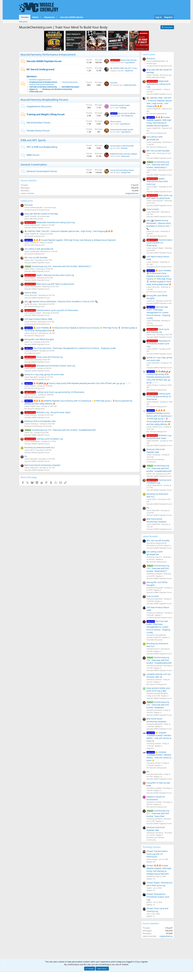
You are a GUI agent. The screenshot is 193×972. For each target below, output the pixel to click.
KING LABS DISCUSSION (33, 218)
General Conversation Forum (42, 171)
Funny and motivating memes (122, 170)
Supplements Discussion (39, 106)
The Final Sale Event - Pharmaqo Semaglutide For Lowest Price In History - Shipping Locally (70, 348)
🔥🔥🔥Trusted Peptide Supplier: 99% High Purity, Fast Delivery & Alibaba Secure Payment (70, 240)
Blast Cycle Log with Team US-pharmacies (49, 284)
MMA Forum (33, 154)
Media (35, 17)
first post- (114, 82)
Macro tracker (115, 121)
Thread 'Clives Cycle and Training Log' (157, 909)
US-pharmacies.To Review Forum (43, 82)
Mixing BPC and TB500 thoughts (39, 339)
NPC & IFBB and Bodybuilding (42, 146)
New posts (23, 21)
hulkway (123, 107)
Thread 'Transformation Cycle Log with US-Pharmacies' (157, 854)
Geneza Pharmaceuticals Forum (41, 84)
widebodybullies (130, 85)
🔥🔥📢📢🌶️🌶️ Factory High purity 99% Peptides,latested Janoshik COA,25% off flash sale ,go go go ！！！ (78, 383)
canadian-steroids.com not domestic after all (159, 675)
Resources (49, 17)
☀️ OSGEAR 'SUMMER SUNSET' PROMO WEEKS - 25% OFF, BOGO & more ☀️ (159, 736)
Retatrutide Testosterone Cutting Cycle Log (132, 60)
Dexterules (125, 156)
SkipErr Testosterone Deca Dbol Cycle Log (49, 275)
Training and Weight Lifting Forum (46, 114)
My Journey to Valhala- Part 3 (126, 113)
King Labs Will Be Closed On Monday (41, 213)
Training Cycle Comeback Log (44, 438)
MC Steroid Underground (40, 69)
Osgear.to (33, 89)
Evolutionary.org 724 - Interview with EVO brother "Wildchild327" (58, 266)
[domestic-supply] (75, 40)
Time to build (30, 292)
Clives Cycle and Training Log (44, 357)
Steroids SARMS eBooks (71, 17)
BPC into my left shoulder (36, 257)
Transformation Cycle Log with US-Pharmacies (51, 310)
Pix (25, 456)
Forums (24, 17)
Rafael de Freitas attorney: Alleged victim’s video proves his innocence (137, 154)
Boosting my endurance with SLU (39, 447)
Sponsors (32, 76)
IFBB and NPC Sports (33, 140)
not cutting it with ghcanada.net (38, 248)
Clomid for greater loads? (120, 105)
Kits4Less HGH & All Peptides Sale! (40, 421)
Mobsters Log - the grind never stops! (47, 412)
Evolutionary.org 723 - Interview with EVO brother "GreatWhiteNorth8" (60, 430)
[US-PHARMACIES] (96, 40)
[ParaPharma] (139, 40)
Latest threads (150, 536)
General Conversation (33, 164)
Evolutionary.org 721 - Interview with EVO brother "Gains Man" (158, 813)
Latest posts (26, 200)
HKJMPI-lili (129, 70)
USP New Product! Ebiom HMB (38, 319)
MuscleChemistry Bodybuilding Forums (44, 99)
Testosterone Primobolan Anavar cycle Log (50, 365)
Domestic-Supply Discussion (40, 79)
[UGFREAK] (118, 40)
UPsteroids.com (36, 91)
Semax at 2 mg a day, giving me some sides (44, 374)
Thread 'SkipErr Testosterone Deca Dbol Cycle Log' (159, 884)
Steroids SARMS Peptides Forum (44, 61)
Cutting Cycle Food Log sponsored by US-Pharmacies (54, 392)
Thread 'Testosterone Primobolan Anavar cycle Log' (158, 897)
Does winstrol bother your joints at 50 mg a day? (158, 689)
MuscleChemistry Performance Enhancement (48, 54)
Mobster (124, 148)
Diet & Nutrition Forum (38, 122)
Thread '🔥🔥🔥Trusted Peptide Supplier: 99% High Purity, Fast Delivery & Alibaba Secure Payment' (159, 869)
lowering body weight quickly (121, 129)
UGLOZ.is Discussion (70, 82)
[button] (40, 17)
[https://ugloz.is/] (54, 40)
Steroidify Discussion (70, 87)
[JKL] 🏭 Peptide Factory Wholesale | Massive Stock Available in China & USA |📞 (61, 301)
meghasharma (131, 193)
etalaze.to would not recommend (156, 798)
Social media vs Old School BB (121, 146)
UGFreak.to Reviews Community (43, 87)
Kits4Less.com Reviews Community (57, 89)
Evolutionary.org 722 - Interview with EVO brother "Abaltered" (158, 705)
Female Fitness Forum (38, 130)
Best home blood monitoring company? (42, 465)
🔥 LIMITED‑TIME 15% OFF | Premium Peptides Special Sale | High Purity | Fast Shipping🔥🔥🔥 (68, 231)
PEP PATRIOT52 (127, 116)
